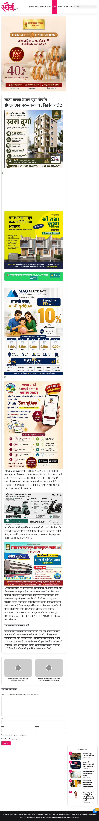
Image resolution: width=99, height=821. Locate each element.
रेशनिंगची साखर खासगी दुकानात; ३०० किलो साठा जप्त (88, 773)
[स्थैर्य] (10, 7)
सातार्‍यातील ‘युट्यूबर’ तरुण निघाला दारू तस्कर (88, 755)
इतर (71, 7)
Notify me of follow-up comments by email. (14, 735)
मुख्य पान (31, 7)
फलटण (36, 7)
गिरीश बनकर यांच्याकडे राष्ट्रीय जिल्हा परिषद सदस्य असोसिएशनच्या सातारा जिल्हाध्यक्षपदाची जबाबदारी (88, 796)
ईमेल (2, 727)
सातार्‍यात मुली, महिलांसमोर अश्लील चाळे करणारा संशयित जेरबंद (88, 764)
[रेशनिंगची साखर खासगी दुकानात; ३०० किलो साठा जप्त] (75, 774)
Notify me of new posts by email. (12, 739)
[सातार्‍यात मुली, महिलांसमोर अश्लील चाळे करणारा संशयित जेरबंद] (75, 765)
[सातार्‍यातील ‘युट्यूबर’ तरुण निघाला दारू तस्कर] (75, 756)
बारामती (49, 7)
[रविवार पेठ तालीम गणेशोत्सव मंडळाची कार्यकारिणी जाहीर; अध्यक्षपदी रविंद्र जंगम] (75, 783)
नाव (2, 719)
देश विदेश (66, 7)
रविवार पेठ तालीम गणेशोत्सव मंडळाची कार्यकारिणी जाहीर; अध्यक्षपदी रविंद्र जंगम (88, 784)
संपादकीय (60, 7)
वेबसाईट (37, 727)
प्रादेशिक (54, 7)
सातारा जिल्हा (43, 7)
